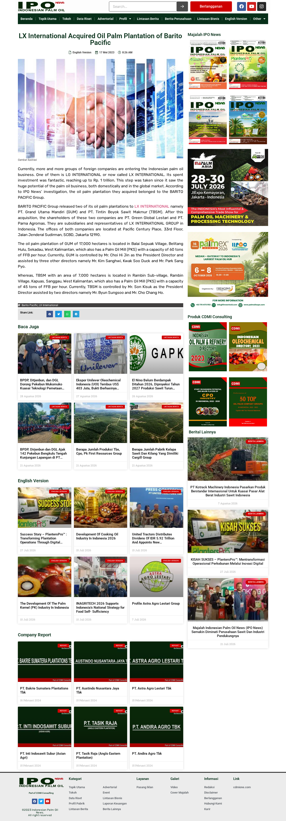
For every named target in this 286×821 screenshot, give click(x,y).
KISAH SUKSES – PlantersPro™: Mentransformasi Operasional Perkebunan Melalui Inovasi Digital (228, 562)
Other (257, 19)
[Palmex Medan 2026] (228, 308)
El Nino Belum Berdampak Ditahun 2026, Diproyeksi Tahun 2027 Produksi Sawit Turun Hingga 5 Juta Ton (156, 386)
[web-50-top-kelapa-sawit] (248, 425)
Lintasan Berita (148, 19)
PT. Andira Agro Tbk (147, 754)
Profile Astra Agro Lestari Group (156, 604)
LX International (48, 305)
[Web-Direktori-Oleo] (248, 370)
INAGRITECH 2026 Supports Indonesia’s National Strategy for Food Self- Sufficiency (100, 608)
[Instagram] (261, 6)
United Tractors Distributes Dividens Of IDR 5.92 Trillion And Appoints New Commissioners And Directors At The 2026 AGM (154, 542)
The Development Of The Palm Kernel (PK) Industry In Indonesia (44, 606)
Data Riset (84, 19)
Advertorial (106, 19)
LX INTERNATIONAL (152, 206)
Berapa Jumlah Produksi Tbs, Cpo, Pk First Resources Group (99, 451)
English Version (236, 19)
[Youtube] (251, 6)
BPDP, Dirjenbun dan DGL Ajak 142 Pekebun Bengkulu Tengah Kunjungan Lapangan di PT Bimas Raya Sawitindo (43, 455)
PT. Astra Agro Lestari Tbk (151, 688)
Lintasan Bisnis (208, 19)
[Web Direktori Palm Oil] (208, 370)
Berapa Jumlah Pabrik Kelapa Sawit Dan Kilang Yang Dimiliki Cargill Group (155, 453)
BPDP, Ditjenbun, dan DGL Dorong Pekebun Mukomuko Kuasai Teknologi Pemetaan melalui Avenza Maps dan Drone (44, 386)
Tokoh (66, 19)
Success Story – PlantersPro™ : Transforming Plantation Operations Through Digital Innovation (43, 540)
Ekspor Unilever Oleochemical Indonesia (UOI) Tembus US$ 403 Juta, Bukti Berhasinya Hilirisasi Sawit (98, 386)
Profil (123, 19)
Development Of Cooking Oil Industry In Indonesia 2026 (97, 536)
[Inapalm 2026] (228, 225)
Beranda (27, 19)
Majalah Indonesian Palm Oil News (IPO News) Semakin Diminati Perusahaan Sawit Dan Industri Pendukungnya (227, 632)
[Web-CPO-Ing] (208, 425)
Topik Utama (48, 19)
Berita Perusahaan (178, 19)
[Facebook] (241, 6)
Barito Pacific (30, 305)
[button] (49, 314)
